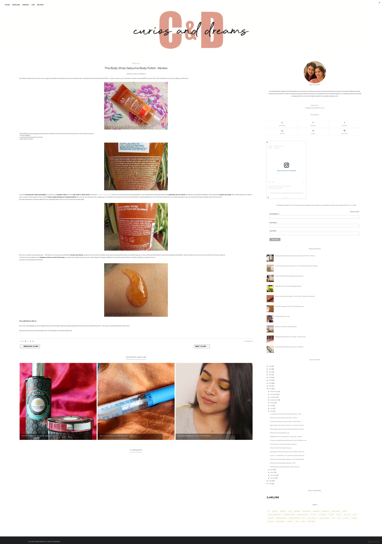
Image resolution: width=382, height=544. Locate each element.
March (272, 472)
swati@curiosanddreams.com (314, 108)
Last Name (272, 231)
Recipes (40, 5)
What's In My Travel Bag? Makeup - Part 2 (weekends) (287, 459)
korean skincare (294, 518)
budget (344, 511)
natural (346, 518)
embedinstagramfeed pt (286, 197)
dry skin (313, 514)
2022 (270, 366)
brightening (336, 511)
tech (296, 521)
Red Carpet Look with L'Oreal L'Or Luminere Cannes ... (287, 425)
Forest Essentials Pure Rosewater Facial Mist (289, 347)
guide (354, 514)
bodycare (136, 63)
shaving (290, 521)
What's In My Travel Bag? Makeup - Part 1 (283, 463)
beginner (297, 511)
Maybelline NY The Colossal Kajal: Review (288, 286)
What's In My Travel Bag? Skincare (281, 448)
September (274, 400)
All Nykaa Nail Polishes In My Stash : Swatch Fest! (290, 336)
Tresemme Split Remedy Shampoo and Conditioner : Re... (288, 440)
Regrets (274, 511)
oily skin (354, 518)
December (274, 391)
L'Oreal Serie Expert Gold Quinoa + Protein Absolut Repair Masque (296, 266)
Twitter (313, 133)
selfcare (270, 521)
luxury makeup (324, 518)
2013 (270, 481)
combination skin (289, 514)
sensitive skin (280, 521)
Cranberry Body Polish (104, 194)
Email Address (274, 214)
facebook (344, 125)
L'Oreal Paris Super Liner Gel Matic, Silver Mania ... (286, 421)
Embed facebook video (288, 197)
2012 (270, 483)
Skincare (16, 5)
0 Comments (248, 341)
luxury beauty (312, 518)
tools (303, 521)
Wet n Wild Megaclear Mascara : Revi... (39, 436)
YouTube (282, 133)
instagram (282, 125)
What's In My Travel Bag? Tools (279, 433)
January (273, 478)
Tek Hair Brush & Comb (282, 316)
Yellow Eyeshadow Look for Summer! (116, 436)
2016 (270, 383)
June (272, 408)
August (272, 402)
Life (33, 5)
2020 (270, 372)
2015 (270, 386)
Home (7, 5)
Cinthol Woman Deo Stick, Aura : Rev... (195, 436)
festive (339, 514)
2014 (270, 388)
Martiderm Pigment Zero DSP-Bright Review (289, 306)
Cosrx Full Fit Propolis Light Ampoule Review (289, 276)
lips (303, 518)
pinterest (313, 125)
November (274, 394)
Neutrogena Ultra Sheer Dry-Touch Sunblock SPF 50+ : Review (295, 255)
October (273, 397)
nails (339, 518)
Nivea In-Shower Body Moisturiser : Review (283, 417)
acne (289, 511)
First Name (273, 223)
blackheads (306, 511)
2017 (270, 380)
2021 (270, 369)
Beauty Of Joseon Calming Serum (286, 326)
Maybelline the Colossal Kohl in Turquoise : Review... (286, 436)
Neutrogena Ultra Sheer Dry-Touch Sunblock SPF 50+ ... (288, 451)
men (333, 518)
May (271, 411)
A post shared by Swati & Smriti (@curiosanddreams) (286, 193)
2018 (270, 377)
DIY (268, 511)
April (271, 469)
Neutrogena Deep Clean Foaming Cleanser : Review (287, 429)
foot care (347, 514)
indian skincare (281, 518)
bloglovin (345, 133)
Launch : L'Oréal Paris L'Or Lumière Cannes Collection (287, 455)
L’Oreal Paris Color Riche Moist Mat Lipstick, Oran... (286, 414)
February (273, 475)
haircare (270, 518)
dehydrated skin (302, 514)
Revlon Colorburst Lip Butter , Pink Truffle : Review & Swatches (295, 296)
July (271, 405)
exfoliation (322, 514)
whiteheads (311, 521)
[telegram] (25, 341)
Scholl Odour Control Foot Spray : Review (283, 444)
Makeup (25, 5)
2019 (270, 374)
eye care (331, 514)
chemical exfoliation (274, 514)
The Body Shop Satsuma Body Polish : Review (284, 467)
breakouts (325, 511)
